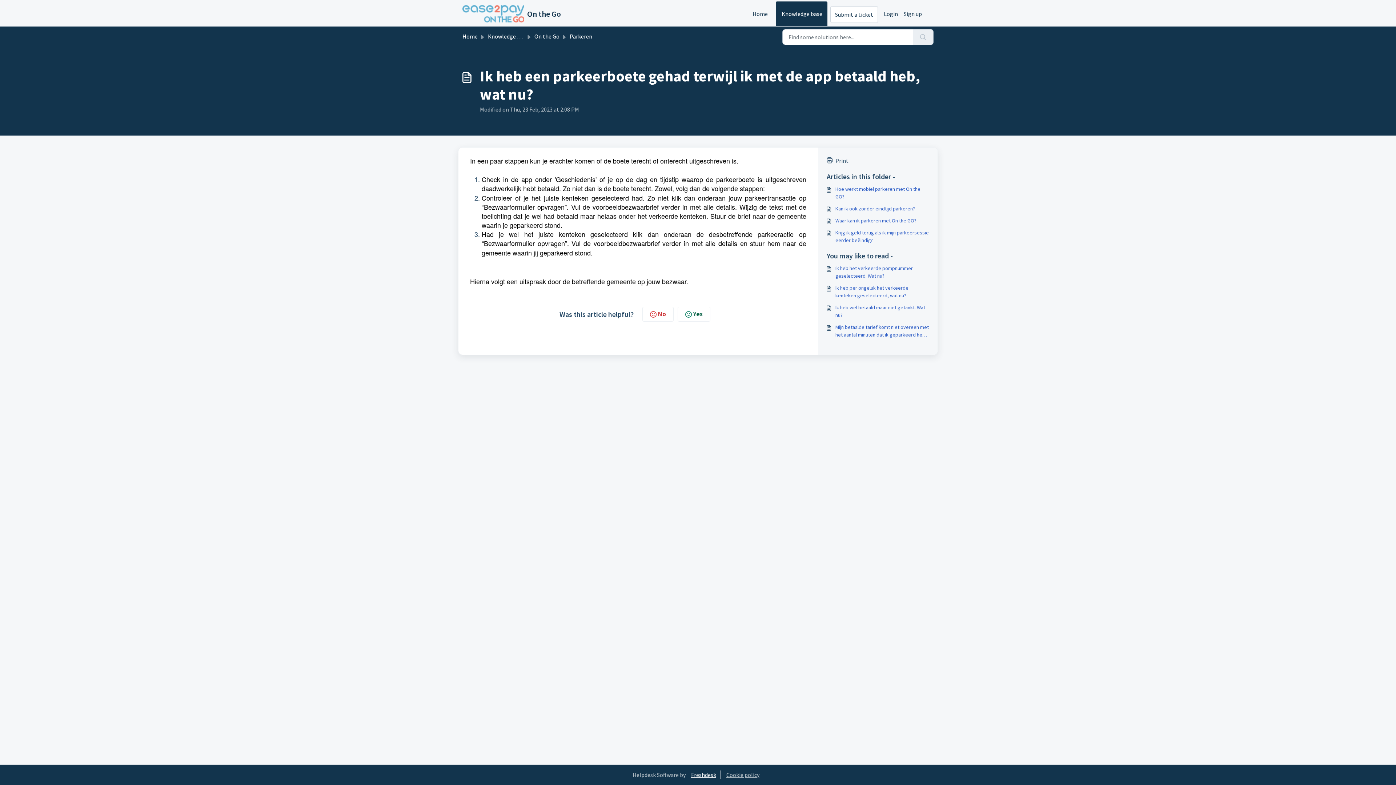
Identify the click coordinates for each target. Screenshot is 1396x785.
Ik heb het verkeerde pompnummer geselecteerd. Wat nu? (874, 272)
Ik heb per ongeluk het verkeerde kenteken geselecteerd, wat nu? (871, 292)
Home (760, 13)
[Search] (923, 37)
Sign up (913, 13)
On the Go (546, 36)
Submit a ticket (854, 14)
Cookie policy (742, 774)
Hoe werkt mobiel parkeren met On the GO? (877, 193)
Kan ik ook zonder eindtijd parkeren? (875, 208)
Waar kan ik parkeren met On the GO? (875, 220)
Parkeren (581, 36)
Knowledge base (802, 13)
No (662, 314)
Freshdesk (703, 774)
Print (842, 160)
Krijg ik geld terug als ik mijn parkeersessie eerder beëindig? (882, 236)
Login (891, 13)
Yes (698, 314)
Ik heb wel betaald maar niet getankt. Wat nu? (880, 311)
